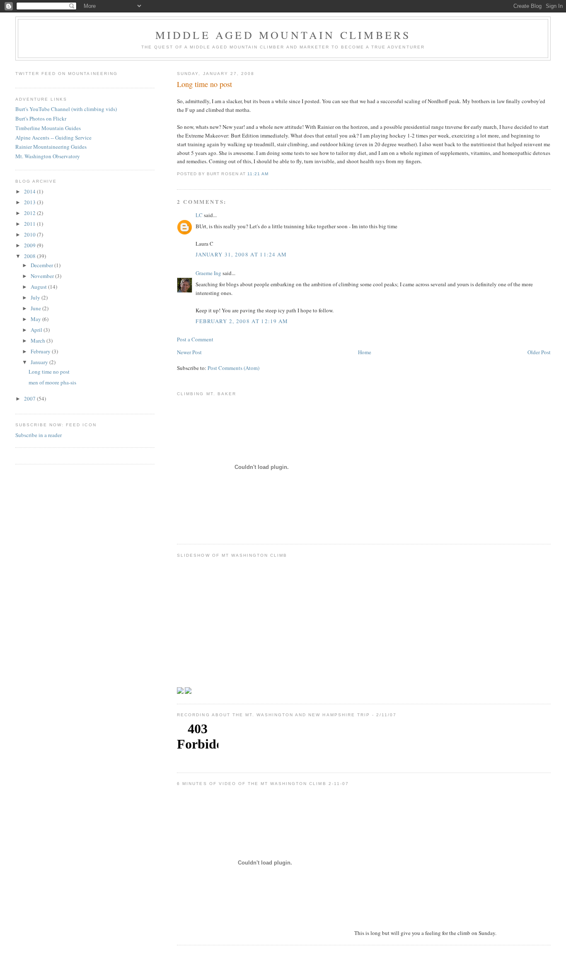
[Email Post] (271, 173)
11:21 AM (257, 173)
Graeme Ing (208, 273)
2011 (30, 223)
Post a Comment (195, 339)
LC (199, 215)
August (39, 286)
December (42, 265)
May (36, 319)
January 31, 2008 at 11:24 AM (241, 254)
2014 (30, 191)
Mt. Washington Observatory (47, 156)
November (43, 276)
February (41, 351)
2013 (30, 202)
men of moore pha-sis (52, 382)
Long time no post (204, 84)
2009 (30, 245)
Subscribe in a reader (38, 435)
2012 (30, 213)
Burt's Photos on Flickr (40, 118)
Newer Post (189, 352)
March (38, 340)
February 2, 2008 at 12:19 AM (242, 321)
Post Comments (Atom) (233, 368)
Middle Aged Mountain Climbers (283, 35)
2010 (30, 234)
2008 (30, 256)
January (40, 362)
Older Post (539, 352)
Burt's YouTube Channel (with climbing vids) (66, 109)
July (36, 297)
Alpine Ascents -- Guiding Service (53, 137)
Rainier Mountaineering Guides (51, 146)
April (37, 329)
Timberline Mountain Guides (48, 128)
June (36, 308)
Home (364, 352)
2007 (30, 398)
